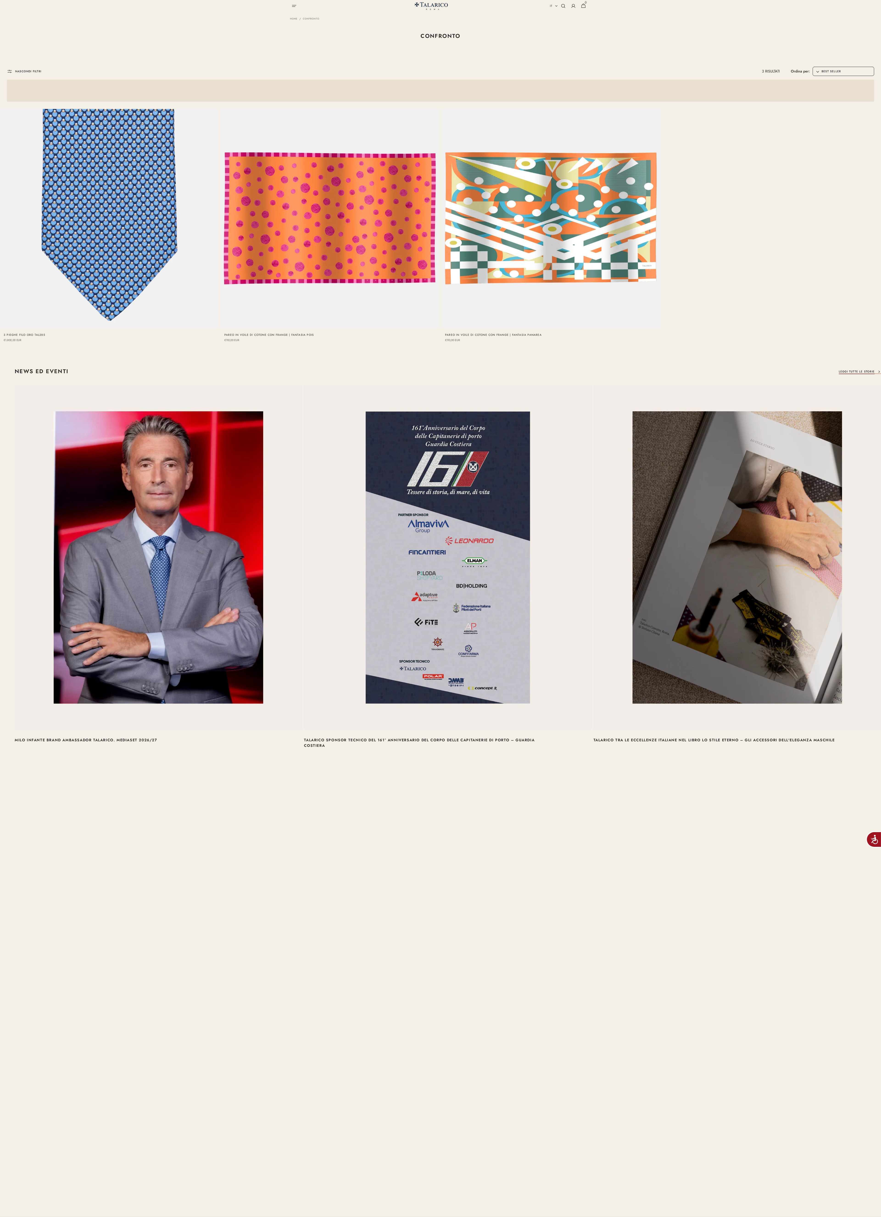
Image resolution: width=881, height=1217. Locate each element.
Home (294, 19)
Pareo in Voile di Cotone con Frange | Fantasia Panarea (493, 335)
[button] (294, 6)
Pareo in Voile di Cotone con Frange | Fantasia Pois (269, 335)
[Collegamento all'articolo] (158, 572)
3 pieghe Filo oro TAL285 (24, 335)
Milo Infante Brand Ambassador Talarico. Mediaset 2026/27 (86, 740)
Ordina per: (800, 71)
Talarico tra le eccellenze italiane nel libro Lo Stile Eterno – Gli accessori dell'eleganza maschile (714, 740)
